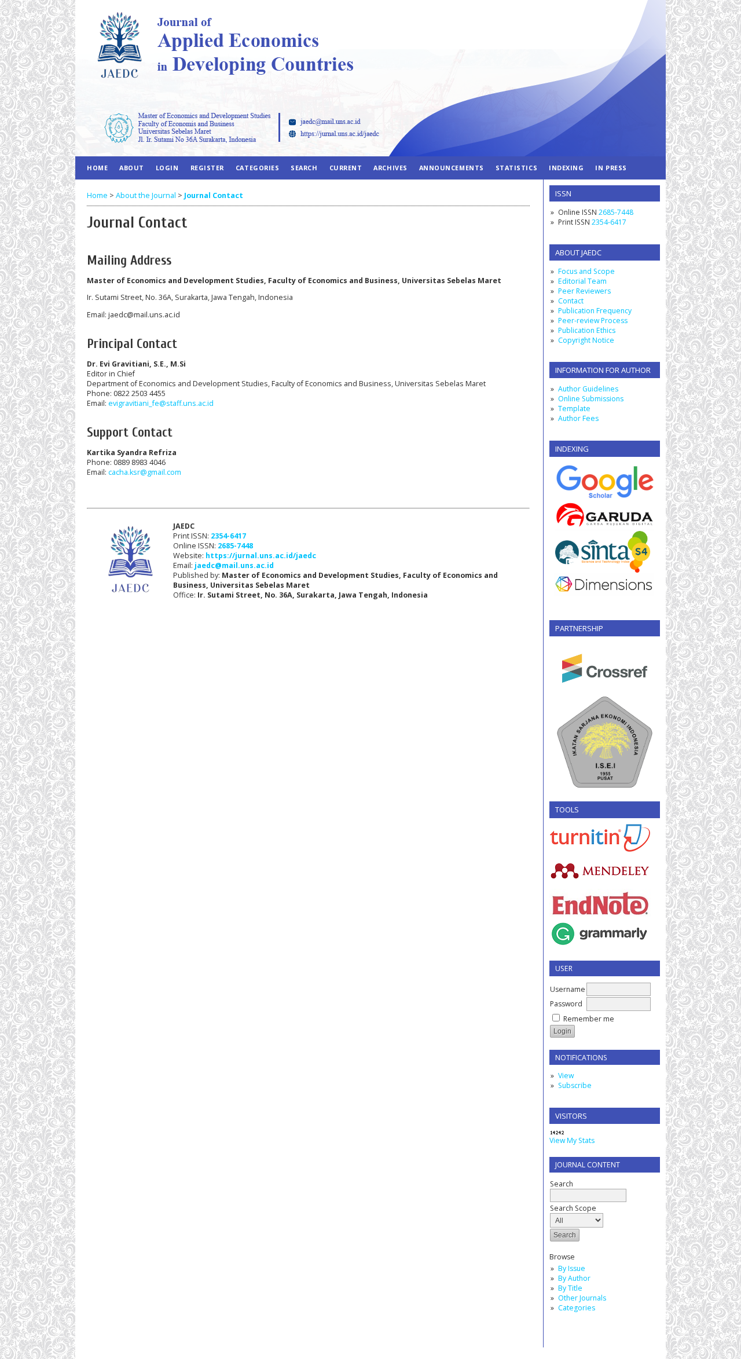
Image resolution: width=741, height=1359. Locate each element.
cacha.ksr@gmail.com (144, 472)
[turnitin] (600, 849)
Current (345, 167)
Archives (390, 167)
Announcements (451, 167)
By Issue (571, 1268)
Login (167, 167)
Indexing (566, 167)
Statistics (516, 167)
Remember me (588, 1019)
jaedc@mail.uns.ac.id (234, 565)
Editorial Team (582, 281)
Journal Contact (213, 195)
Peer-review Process (593, 320)
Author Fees (578, 418)
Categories (576, 1308)
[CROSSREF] (604, 692)
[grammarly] (600, 946)
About (131, 167)
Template (574, 408)
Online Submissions (590, 399)
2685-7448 (616, 212)
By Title (570, 1288)
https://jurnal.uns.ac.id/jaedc (261, 556)
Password (566, 1004)
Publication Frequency (595, 311)
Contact (571, 301)
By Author (574, 1278)
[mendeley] (600, 878)
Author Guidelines (588, 389)
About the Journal (146, 195)
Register (207, 167)
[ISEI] (604, 787)
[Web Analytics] (557, 1133)
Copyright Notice (586, 340)
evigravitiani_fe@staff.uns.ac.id (161, 403)
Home (97, 167)
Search (561, 1184)
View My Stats (572, 1140)
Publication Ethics (586, 330)
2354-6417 (609, 222)
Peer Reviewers (584, 291)
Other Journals (582, 1298)
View (566, 1075)
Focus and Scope (586, 271)
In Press (610, 167)
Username (567, 989)
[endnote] (600, 917)
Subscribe (575, 1085)
